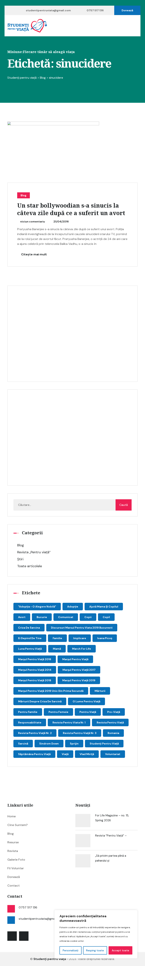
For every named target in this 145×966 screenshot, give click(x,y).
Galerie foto (16, 860)
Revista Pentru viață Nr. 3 (79, 733)
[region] (95, 934)
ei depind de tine (30, 638)
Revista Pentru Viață (110, 722)
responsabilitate (29, 722)
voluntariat (112, 754)
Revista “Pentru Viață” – (111, 835)
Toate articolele (29, 566)
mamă (57, 648)
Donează (127, 10)
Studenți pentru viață (104, 743)
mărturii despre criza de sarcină (40, 701)
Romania (113, 733)
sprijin (74, 743)
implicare (79, 638)
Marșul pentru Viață (75, 659)
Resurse (13, 842)
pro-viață (113, 712)
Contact (13, 886)
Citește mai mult (33, 254)
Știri (20, 559)
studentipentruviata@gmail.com (48, 10)
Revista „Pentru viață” (34, 552)
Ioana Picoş (104, 638)
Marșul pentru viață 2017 (79, 669)
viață (65, 754)
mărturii (100, 691)
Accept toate (120, 950)
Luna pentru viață (30, 648)
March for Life (81, 648)
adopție (72, 606)
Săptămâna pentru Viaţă (34, 754)
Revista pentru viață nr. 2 (35, 733)
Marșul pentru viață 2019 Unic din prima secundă (50, 691)
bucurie (42, 617)
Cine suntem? (17, 825)
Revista (12, 851)
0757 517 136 (95, 10)
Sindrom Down (49, 743)
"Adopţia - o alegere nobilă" (37, 606)
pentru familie (27, 712)
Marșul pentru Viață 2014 (34, 669)
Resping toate (95, 950)
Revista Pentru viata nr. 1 (69, 722)
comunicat (65, 617)
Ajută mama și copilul (103, 606)
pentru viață (87, 712)
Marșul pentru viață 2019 (78, 680)
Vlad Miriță (87, 754)
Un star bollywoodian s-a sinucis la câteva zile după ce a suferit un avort (71, 209)
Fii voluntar (15, 868)
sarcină (23, 743)
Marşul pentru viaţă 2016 (34, 659)
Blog (23, 195)
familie (57, 638)
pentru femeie (58, 712)
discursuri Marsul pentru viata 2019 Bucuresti (82, 627)
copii (88, 617)
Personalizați (70, 950)
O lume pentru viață (86, 701)
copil (106, 617)
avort (21, 617)
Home (11, 816)
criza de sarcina (29, 627)
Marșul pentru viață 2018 (34, 680)
